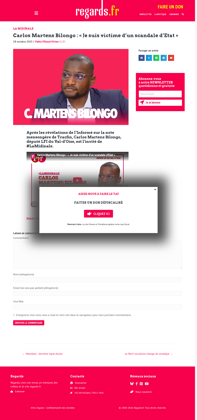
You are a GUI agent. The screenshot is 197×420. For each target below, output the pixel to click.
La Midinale (23, 28)
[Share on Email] (171, 58)
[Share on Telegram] (164, 58)
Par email (79, 388)
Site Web (18, 301)
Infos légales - (38, 407)
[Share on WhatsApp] (156, 58)
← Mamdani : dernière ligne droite (42, 353)
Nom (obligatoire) (23, 274)
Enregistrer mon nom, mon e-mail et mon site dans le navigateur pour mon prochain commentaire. (73, 315)
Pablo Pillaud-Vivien (47, 41)
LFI (63, 41)
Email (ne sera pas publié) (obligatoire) (35, 288)
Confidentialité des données (60, 407)
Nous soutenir (143, 392)
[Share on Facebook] (142, 58)
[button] (183, 14)
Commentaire (21, 238)
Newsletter (81, 382)
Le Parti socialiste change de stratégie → (149, 353)
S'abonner (20, 391)
